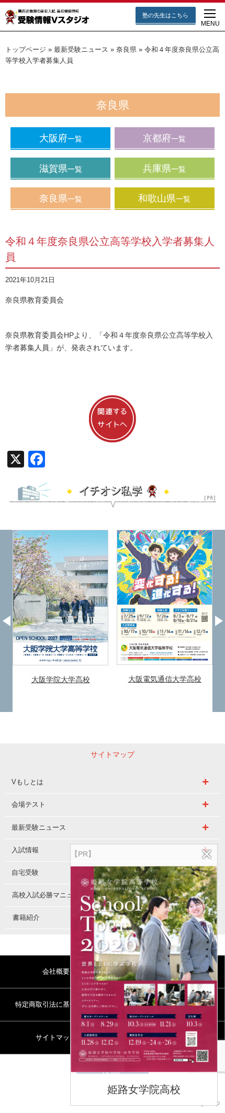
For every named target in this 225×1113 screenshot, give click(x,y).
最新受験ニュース (81, 49)
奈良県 (126, 49)
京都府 (164, 138)
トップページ (25, 49)
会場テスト (29, 804)
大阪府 (60, 138)
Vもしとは (27, 782)
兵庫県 (164, 168)
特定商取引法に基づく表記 (56, 1004)
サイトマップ (56, 1037)
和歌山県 (164, 198)
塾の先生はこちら (165, 15)
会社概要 (56, 971)
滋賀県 (60, 168)
